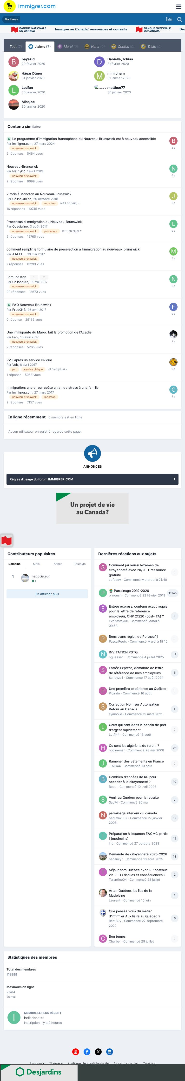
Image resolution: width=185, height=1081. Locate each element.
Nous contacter (126, 1063)
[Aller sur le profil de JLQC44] (103, 763)
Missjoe (28, 102)
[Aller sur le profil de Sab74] (103, 800)
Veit (15, 365)
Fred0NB (19, 310)
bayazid (28, 59)
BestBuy (115, 921)
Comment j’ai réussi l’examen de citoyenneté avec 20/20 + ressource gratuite (137, 570)
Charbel (114, 941)
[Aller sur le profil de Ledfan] (13, 90)
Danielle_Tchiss (120, 59)
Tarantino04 (118, 879)
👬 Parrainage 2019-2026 (129, 591)
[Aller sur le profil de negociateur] (25, 578)
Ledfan (27, 87)
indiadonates (34, 1018)
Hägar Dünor (32, 73)
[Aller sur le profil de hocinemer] (103, 748)
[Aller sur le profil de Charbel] (103, 939)
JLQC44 (115, 766)
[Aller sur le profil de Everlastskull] (103, 608)
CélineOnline (21, 199)
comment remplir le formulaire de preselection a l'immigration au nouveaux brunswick (73, 249)
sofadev (115, 580)
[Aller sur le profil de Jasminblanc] (173, 196)
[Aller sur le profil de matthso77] (99, 90)
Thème (55, 1063)
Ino (111, 843)
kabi (15, 337)
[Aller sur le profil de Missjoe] (13, 104)
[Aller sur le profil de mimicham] (99, 76)
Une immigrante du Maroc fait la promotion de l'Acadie (49, 332)
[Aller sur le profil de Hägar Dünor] (13, 76)
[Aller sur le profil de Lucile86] (173, 224)
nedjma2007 (118, 818)
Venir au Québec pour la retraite (134, 797)
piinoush (115, 595)
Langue (36, 1063)
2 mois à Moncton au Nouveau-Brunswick (39, 194)
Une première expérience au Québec (137, 689)
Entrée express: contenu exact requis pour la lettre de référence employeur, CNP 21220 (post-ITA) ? (138, 611)
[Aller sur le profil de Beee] (103, 779)
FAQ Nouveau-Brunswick (31, 305)
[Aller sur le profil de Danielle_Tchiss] (99, 61)
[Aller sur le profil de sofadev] (103, 567)
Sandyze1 (116, 677)
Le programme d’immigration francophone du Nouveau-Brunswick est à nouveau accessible (84, 139)
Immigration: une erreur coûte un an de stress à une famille (53, 387)
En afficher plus (47, 594)
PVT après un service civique (29, 360)
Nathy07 (18, 171)
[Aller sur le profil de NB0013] (173, 279)
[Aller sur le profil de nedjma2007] (103, 815)
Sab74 (113, 802)
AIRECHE (19, 254)
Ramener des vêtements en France (136, 761)
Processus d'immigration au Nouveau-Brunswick (44, 222)
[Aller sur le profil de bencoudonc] (173, 334)
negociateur (41, 576)
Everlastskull (118, 621)
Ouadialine (20, 226)
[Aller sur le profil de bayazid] (13, 61)
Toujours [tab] (80, 564)
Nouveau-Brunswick (22, 166)
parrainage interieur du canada (133, 813)
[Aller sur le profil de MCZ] (173, 251)
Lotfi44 (114, 734)
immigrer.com (22, 144)
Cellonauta (20, 282)
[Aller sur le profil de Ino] (103, 836)
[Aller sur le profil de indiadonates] (13, 1017)
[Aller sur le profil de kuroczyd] (173, 362)
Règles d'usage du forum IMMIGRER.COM (41, 479)
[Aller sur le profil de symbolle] (103, 706)
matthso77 (116, 87)
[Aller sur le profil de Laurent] (103, 893)
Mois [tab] (36, 564)
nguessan (116, 657)
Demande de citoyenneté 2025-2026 (138, 854)
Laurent (114, 900)
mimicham (116, 73)
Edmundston (17, 277)
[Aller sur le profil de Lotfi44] (103, 727)
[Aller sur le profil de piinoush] (103, 593)
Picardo (114, 693)
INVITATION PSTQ (123, 652)
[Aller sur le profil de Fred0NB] (173, 307)
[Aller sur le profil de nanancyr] (103, 856)
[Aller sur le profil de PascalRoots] (103, 639)
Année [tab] (58, 564)
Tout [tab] (16, 46)
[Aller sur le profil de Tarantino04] (103, 872)
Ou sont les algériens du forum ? (134, 746)
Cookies (149, 1063)
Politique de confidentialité (88, 1063)
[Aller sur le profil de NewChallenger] (173, 169)
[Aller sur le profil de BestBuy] (103, 913)
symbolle (115, 714)
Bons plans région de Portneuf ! (133, 636)
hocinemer (117, 750)
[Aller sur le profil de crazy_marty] (173, 390)
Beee (113, 787)
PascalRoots (118, 641)
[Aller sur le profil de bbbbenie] (173, 141)
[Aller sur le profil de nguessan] (103, 654)
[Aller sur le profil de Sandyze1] (103, 670)
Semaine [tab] (14, 564)
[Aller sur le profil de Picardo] (103, 691)
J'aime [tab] (42, 46)
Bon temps (117, 936)
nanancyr (116, 859)
